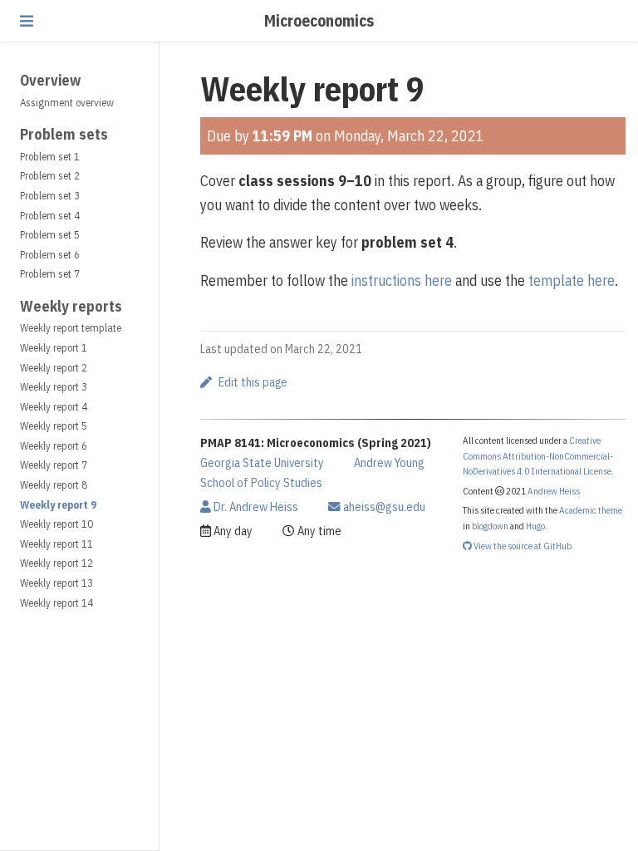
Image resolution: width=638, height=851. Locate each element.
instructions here (401, 280)
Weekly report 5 (53, 426)
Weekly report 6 (53, 446)
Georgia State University (262, 462)
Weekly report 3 (53, 387)
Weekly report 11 (56, 544)
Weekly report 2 (53, 368)
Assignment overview (67, 103)
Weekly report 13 (56, 583)
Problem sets (64, 134)
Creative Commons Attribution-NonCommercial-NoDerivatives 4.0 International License (538, 455)
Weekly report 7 (53, 465)
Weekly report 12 (56, 563)
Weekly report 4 (53, 407)
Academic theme (590, 510)
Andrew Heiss (554, 491)
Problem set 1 (50, 157)
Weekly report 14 (56, 603)
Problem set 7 (50, 274)
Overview (50, 80)
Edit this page (252, 382)
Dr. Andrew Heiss (254, 506)
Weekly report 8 (53, 485)
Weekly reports (71, 306)
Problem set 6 (50, 255)
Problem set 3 (50, 196)
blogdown (490, 525)
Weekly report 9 (58, 505)
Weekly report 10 (56, 524)
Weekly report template (70, 328)
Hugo (535, 525)
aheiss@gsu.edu (383, 506)
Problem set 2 (50, 176)
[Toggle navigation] (26, 21)
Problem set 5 (50, 235)
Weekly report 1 (53, 348)
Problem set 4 (50, 216)
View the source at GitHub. (523, 545)
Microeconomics (319, 20)
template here (571, 280)
